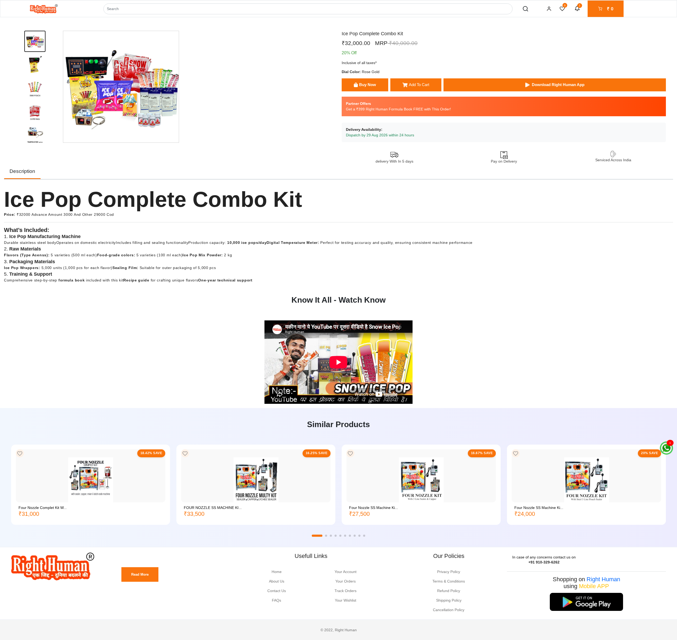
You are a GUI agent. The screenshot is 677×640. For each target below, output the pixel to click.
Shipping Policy (448, 600)
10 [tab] (364, 536)
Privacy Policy (448, 572)
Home (277, 572)
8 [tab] (355, 536)
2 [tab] (326, 536)
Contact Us (276, 591)
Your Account (345, 572)
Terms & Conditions (448, 581)
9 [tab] (359, 536)
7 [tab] (350, 536)
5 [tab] (340, 536)
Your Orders (345, 581)
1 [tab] (317, 536)
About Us (276, 581)
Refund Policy (448, 591)
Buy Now (367, 84)
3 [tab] (331, 536)
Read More (140, 574)
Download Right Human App (558, 84)
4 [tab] (336, 536)
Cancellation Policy (448, 610)
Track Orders (345, 591)
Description (22, 171)
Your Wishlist (345, 600)
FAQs (276, 600)
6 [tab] (345, 536)
